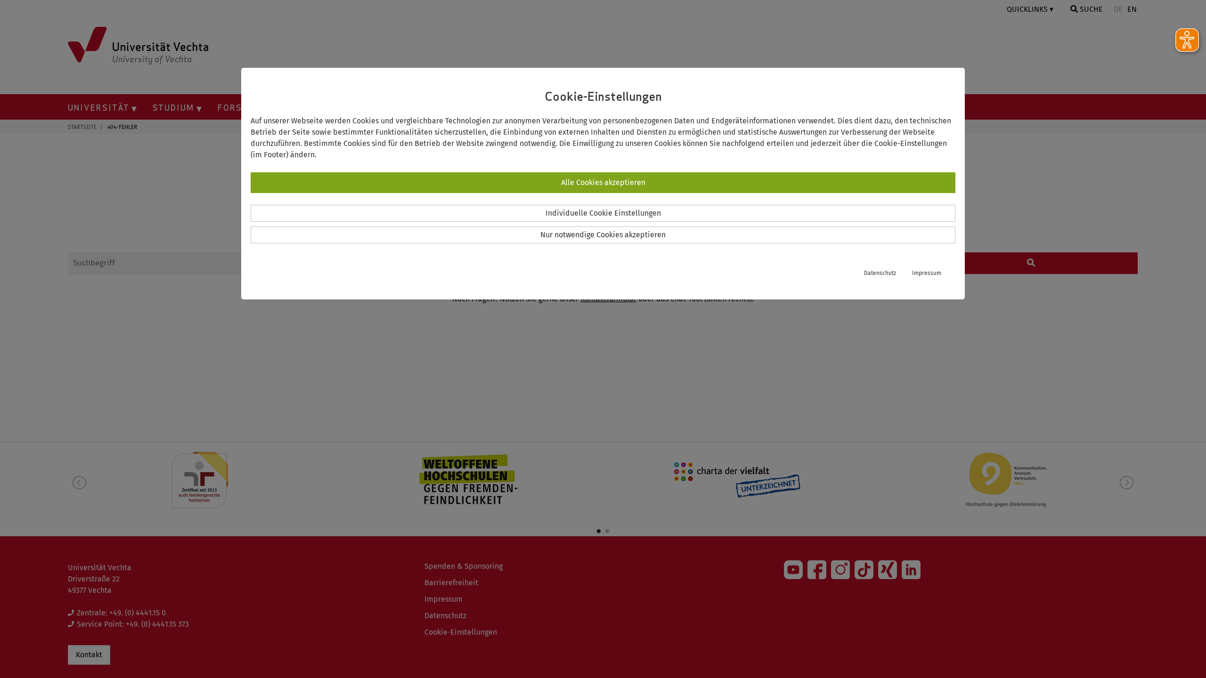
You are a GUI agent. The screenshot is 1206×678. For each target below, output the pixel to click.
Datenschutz (880, 273)
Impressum (926, 273)
